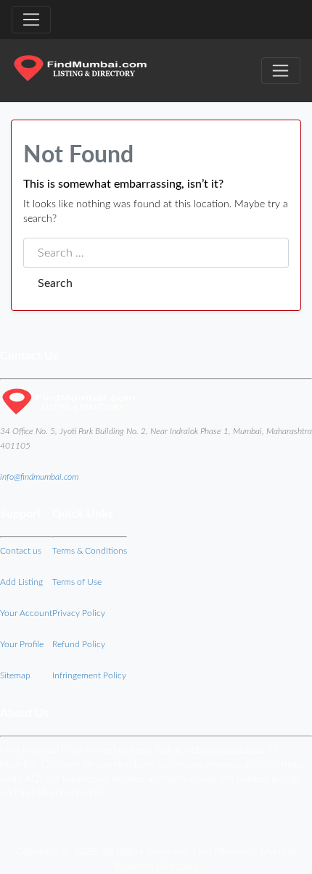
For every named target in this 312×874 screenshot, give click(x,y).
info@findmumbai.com (39, 477)
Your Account (26, 613)
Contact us (20, 550)
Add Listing (21, 582)
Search (55, 283)
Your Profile (22, 644)
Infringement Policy (89, 675)
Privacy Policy (78, 613)
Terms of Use (77, 582)
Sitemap (15, 675)
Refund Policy (78, 644)
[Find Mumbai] (80, 70)
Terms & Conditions (89, 550)
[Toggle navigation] (31, 19)
